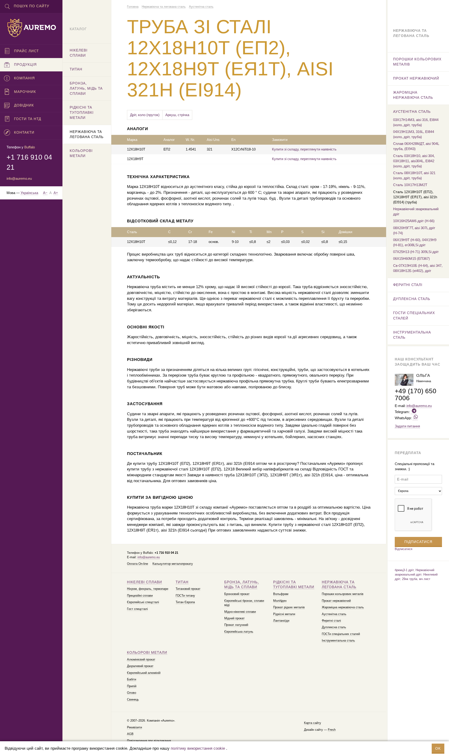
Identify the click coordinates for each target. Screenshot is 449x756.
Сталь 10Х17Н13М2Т (410, 185)
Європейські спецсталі (143, 602)
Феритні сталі (331, 620)
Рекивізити (134, 727)
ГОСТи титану (185, 595)
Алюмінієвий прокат (141, 659)
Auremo (31, 27)
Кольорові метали (147, 652)
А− (45, 193)
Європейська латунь (238, 631)
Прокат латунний (236, 625)
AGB (130, 734)
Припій (131, 686)
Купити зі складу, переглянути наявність (304, 149)
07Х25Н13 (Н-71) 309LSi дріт (416, 252)
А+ (56, 193)
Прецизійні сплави (140, 595)
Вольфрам (280, 594)
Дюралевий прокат (140, 666)
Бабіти (131, 679)
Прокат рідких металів (289, 607)
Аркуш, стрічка (177, 115)
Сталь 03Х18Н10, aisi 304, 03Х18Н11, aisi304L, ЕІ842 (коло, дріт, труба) (414, 161)
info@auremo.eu (149, 557)
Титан (182, 582)
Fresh (332, 729)
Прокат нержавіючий (336, 600)
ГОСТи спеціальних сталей (341, 634)
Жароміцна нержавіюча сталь (343, 607)
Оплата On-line (137, 563)
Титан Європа (185, 602)
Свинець (133, 699)
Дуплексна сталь (334, 627)
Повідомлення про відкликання (149, 740)
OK (438, 748)
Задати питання (407, 426)
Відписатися (403, 549)
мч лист (424, 579)
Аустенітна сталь (334, 614)
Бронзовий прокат (237, 594)
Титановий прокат (188, 589)
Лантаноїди (281, 620)
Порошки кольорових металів (342, 594)
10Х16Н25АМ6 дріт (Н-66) (414, 221)
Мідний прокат (234, 618)
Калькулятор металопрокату (172, 563)
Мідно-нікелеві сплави (240, 611)
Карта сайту (312, 723)
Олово (131, 692)
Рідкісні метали (284, 614)
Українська (29, 193)
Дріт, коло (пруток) (144, 115)
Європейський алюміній (143, 673)
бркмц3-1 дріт (404, 570)
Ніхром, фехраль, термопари (147, 589)
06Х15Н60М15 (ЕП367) (411, 259)
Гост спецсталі (137, 609)
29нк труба (409, 579)
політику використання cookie (198, 748)
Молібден (279, 600)
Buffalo (29, 147)
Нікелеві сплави (144, 582)
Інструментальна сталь (338, 640)
